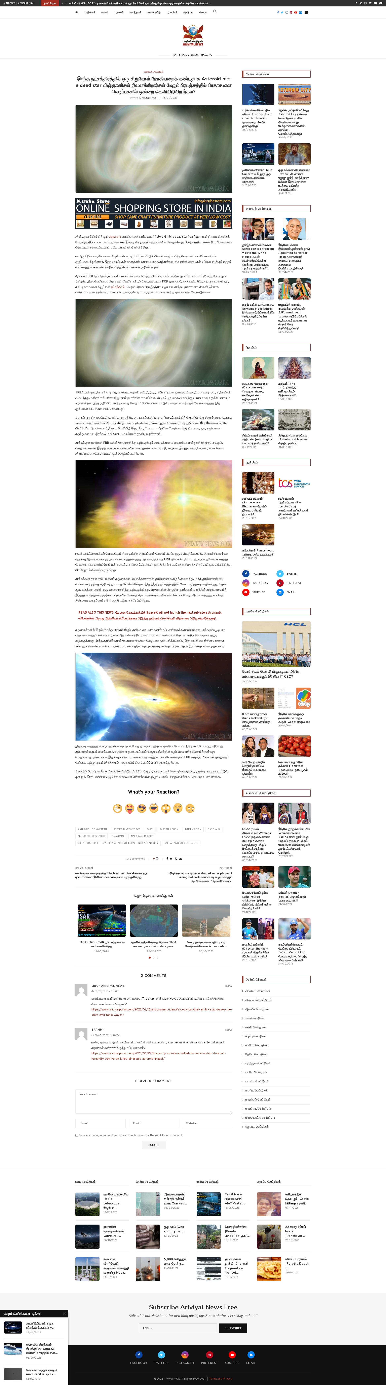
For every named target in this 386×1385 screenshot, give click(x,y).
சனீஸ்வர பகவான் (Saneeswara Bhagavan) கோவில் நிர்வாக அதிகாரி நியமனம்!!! (254, 506)
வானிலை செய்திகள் (258, 1109)
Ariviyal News (149, 98)
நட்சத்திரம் (118, 287)
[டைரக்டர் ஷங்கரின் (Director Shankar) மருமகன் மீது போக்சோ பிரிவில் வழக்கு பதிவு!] (258, 929)
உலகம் (105, 12)
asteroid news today (127, 829)
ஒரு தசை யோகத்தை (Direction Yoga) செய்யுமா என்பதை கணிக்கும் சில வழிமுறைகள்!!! (255, 391)
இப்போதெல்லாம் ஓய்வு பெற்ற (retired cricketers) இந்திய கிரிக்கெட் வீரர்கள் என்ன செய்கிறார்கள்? (256, 900)
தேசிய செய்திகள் (256, 1054)
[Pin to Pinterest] (176, 859)
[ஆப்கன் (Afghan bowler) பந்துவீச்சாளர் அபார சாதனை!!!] (294, 877)
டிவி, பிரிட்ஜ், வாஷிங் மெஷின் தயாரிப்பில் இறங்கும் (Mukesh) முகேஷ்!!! (254, 768)
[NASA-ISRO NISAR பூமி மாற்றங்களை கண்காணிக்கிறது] (102, 921)
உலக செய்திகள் (255, 1018)
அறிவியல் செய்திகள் (258, 1000)
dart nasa (214, 829)
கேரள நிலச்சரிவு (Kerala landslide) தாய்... (237, 1231)
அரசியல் (119, 12)
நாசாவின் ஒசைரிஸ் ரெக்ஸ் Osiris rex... (114, 1231)
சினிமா (203, 12)
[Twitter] (360, 3)
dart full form (168, 829)
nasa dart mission (142, 836)
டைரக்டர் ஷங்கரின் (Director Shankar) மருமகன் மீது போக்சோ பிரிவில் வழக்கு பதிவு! (255, 950)
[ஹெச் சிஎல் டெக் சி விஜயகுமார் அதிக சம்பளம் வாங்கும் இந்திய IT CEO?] (276, 644)
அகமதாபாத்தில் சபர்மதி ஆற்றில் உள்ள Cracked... (175, 1199)
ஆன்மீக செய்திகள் (257, 1009)
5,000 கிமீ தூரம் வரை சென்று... (175, 1261)
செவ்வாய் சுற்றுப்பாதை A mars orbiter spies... (41, 1372)
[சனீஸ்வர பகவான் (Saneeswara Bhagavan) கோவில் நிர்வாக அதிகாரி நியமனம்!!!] (258, 483)
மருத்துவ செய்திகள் (258, 1064)
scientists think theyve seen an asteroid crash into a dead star (118, 843)
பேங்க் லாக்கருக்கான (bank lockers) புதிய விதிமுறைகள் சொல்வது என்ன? (256, 720)
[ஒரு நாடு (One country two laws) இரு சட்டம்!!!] (148, 1237)
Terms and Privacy (220, 1379)
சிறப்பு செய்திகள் (256, 1036)
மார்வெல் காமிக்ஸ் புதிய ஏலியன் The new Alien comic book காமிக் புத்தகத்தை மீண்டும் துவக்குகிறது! (257, 118)
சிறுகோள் (115, 237)
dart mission (193, 829)
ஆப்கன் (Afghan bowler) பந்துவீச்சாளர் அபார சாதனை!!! (292, 896)
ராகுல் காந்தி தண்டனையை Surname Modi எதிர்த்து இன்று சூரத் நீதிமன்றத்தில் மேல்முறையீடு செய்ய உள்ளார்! (258, 312)
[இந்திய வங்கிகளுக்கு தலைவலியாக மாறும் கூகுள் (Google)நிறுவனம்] (294, 698)
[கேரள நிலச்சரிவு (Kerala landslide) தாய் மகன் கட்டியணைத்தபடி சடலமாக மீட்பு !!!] (209, 1237)
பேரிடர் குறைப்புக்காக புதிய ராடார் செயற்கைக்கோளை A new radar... (206, 944)
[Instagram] (365, 3)
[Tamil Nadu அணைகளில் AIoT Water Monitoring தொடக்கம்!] (209, 1204)
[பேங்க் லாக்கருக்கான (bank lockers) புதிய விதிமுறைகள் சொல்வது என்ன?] (258, 698)
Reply (228, 986)
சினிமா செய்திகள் (256, 1045)
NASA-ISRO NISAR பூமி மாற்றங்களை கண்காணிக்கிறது (102, 944)
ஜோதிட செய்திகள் (257, 1127)
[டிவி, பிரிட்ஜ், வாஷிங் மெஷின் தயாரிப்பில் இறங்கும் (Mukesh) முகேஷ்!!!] (258, 746)
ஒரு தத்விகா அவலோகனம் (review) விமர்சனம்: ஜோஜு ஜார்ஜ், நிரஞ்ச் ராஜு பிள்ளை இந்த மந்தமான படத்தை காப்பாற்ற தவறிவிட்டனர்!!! (294, 180)
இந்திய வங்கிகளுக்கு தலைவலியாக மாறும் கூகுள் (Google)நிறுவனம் (294, 718)
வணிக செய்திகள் (256, 1091)
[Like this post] (160, 859)
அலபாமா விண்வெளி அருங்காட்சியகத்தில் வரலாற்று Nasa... (116, 1266)
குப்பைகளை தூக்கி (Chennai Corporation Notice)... (236, 1266)
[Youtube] (375, 3)
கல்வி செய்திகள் (255, 1027)
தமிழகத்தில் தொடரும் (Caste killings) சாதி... (297, 1199)
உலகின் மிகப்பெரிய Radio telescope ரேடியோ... (116, 1201)
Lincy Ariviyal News (108, 986)
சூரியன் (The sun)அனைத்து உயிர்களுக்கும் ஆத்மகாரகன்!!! (287, 389)
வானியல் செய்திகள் (153, 72)
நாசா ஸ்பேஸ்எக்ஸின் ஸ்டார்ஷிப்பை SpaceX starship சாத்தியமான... (42, 1349)
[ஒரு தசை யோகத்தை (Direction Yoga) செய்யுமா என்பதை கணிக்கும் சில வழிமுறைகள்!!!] (258, 368)
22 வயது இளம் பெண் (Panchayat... (295, 1231)
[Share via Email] (180, 859)
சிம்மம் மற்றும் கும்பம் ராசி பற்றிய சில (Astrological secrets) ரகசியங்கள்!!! (257, 439)
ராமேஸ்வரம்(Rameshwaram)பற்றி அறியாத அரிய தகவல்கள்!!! (258, 552)
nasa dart (118, 836)
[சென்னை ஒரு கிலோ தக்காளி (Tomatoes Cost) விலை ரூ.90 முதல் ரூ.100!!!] (294, 746)
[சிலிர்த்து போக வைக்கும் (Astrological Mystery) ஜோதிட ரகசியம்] (294, 419)
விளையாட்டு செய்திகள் (260, 1118)
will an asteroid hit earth (181, 843)
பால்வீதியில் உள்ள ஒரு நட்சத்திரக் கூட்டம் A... (40, 1325)
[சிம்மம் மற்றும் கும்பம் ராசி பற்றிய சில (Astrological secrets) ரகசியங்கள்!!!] (258, 419)
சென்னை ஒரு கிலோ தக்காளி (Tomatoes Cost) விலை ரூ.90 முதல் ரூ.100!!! (293, 768)
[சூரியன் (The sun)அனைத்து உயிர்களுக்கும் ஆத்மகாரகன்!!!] (294, 368)
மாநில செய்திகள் (256, 1073)
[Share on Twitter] (171, 859)
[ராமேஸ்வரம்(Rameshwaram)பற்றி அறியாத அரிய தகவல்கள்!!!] (258, 534)
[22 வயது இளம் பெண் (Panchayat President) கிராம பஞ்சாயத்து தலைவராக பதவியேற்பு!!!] (269, 1237)
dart (150, 829)
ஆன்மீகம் (172, 12)
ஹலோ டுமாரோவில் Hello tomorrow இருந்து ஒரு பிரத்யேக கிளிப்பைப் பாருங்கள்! (257, 176)
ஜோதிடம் (188, 12)
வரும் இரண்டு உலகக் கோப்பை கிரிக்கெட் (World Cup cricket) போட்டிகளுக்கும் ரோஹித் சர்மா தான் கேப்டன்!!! (292, 952)
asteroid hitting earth (92, 829)
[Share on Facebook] (167, 859)
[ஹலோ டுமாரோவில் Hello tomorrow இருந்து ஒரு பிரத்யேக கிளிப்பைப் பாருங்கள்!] (258, 154)
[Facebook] (356, 3)
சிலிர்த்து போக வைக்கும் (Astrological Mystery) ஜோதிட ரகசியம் (293, 439)
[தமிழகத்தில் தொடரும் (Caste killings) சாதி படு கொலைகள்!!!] (269, 1204)
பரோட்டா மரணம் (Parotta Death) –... (297, 1263)
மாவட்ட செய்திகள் (257, 1082)
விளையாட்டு (154, 12)
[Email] (380, 3)
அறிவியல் (90, 12)
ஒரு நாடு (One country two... (174, 1229)
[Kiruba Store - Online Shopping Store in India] (153, 201)
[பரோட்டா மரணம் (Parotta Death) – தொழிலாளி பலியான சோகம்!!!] (269, 1269)
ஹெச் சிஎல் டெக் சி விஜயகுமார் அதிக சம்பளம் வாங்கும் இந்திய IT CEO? (109, 3)
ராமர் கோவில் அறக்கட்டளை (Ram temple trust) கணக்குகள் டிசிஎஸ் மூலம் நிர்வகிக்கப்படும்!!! (293, 506)
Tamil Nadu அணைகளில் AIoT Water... (235, 1199)
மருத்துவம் (136, 12)
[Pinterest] (370, 3)
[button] (215, 12)
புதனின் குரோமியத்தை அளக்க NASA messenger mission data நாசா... (154, 944)
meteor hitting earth (91, 836)
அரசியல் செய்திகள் (257, 991)
